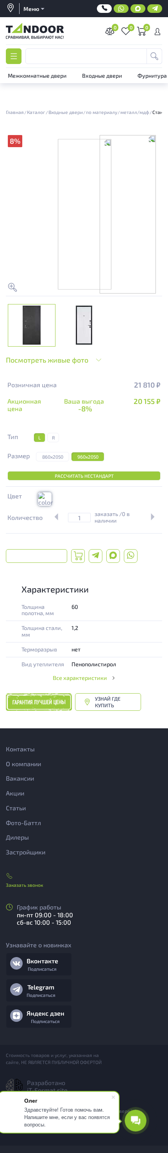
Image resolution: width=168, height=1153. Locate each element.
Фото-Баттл (23, 822)
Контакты (20, 749)
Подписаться (42, 969)
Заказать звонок (24, 885)
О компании (23, 763)
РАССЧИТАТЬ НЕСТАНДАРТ (84, 476)
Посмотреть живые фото (47, 359)
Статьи (16, 807)
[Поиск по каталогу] (154, 56)
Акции (15, 793)
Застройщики (25, 852)
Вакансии (20, 778)
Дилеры (17, 837)
